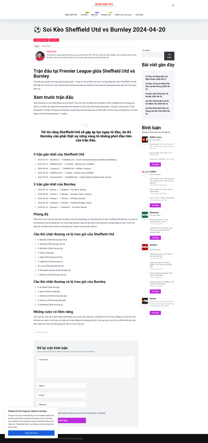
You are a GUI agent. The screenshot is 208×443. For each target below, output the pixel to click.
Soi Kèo (54, 40)
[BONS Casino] (145, 142)
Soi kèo (84, 15)
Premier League (41, 40)
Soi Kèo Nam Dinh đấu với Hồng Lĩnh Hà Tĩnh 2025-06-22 (158, 111)
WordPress (68, 438)
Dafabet (153, 245)
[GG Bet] (145, 303)
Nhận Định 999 (104, 4)
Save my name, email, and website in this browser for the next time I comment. (73, 413)
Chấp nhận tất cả (31, 433)
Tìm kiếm (146, 50)
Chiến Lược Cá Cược (123, 15)
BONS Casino (156, 137)
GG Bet (153, 298)
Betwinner (154, 212)
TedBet (153, 172)
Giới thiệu (139, 15)
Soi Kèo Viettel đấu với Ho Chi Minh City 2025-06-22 (157, 102)
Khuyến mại (106, 15)
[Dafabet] (145, 249)
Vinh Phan (51, 51)
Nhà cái (94, 15)
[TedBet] (146, 172)
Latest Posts (46, 46)
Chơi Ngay (155, 164)
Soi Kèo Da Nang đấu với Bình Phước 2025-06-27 (157, 77)
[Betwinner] (145, 217)
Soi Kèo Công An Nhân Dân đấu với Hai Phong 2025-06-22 (158, 86)
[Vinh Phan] (40, 60)
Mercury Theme (78, 438)
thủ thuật (45, 332)
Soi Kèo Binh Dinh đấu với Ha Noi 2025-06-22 (157, 95)
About (37, 46)
